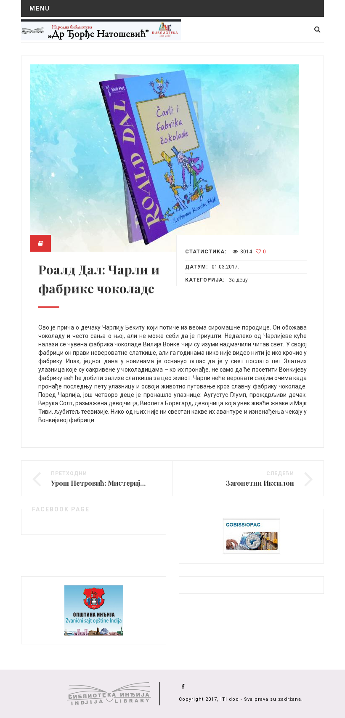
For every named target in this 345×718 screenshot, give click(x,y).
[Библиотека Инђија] (101, 29)
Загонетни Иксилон (260, 483)
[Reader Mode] (40, 243)
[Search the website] (317, 29)
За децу (238, 280)
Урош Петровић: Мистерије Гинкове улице (123, 483)
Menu (39, 8)
